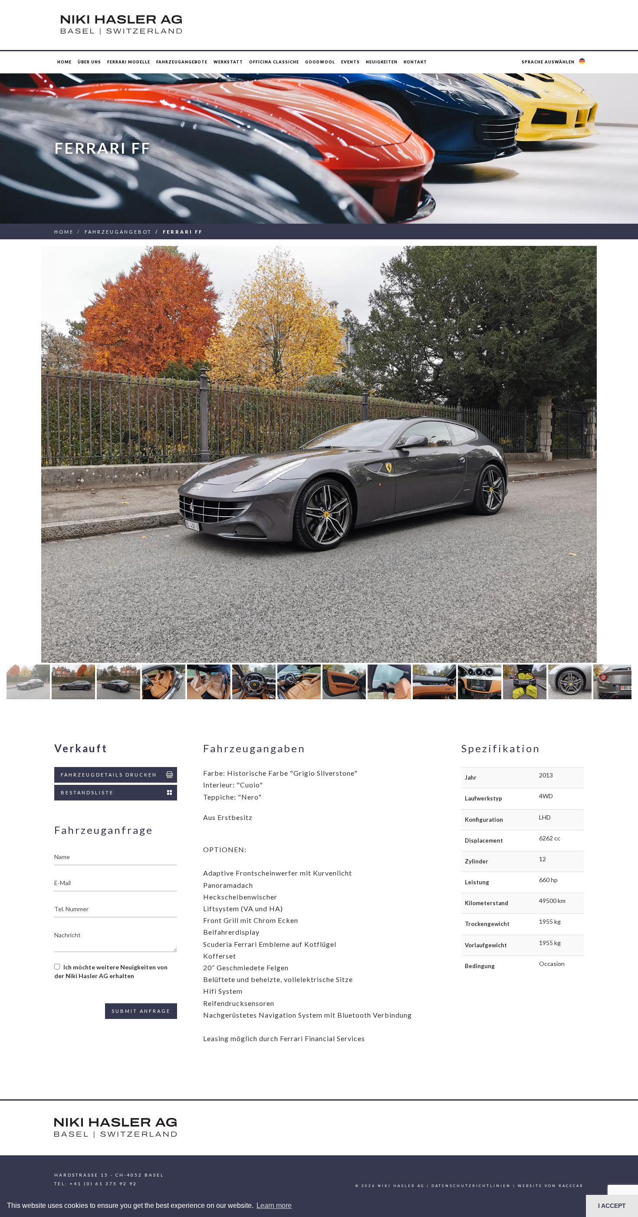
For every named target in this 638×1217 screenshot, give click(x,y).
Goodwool (320, 62)
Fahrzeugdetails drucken (109, 774)
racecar (571, 1186)
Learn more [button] (274, 1205)
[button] (554, 62)
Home (64, 62)
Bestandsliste (87, 792)
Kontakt (415, 62)
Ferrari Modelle (128, 62)
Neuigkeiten (382, 62)
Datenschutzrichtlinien (471, 1186)
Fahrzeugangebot (118, 232)
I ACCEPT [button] (612, 1205)
